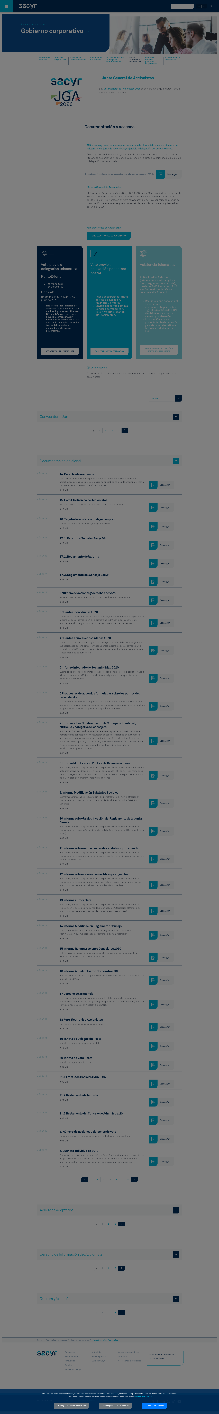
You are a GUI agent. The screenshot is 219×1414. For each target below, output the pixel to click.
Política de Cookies (143, 1397)
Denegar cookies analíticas (72, 1406)
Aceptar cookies (156, 1406)
